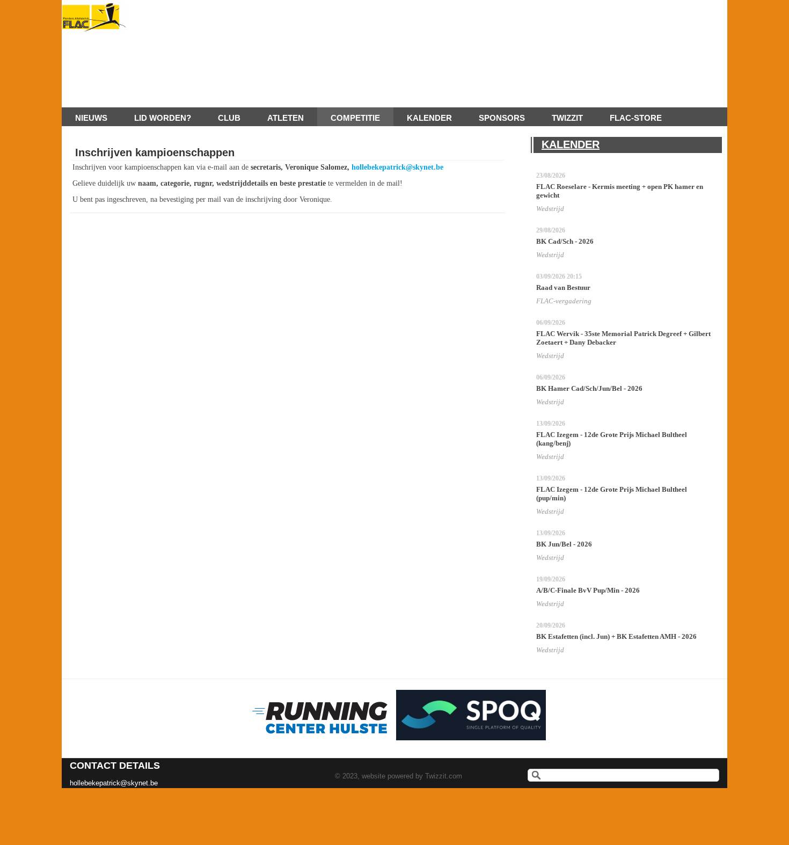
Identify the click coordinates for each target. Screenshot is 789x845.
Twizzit (567, 117)
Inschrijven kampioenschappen (155, 152)
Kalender (429, 117)
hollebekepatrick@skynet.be (397, 167)
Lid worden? (162, 117)
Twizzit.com (443, 776)
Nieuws (91, 117)
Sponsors (502, 117)
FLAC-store (636, 117)
